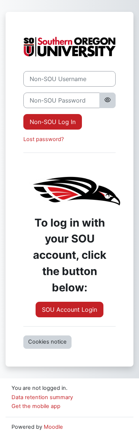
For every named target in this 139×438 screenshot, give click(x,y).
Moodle (53, 427)
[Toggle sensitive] (107, 100)
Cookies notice (47, 341)
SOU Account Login (69, 309)
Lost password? (43, 139)
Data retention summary (42, 397)
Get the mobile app (35, 406)
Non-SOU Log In (53, 122)
